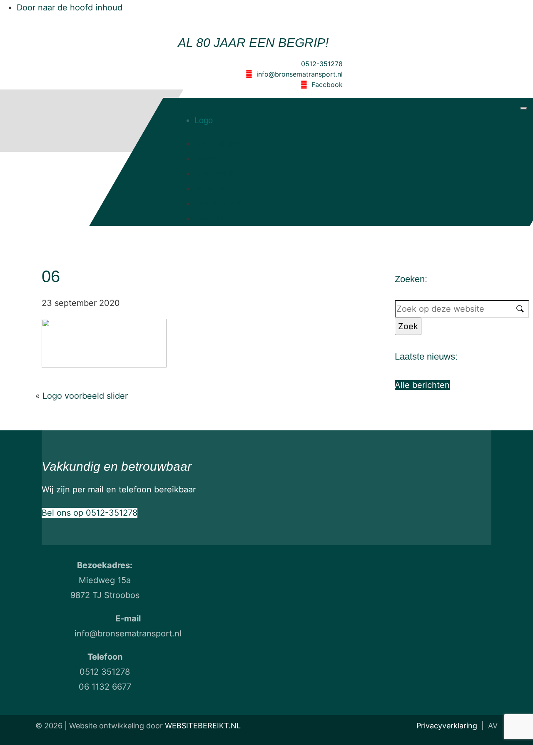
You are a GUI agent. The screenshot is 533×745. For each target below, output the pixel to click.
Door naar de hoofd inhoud (69, 7)
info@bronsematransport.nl (300, 74)
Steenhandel (217, 203)
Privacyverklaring (446, 725)
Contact (208, 218)
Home (205, 158)
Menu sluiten (218, 143)
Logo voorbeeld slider (85, 396)
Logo (203, 120)
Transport (212, 188)
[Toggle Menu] (524, 108)
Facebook (327, 84)
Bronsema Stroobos (58, 116)
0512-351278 (322, 64)
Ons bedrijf (214, 173)
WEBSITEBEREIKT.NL (203, 725)
